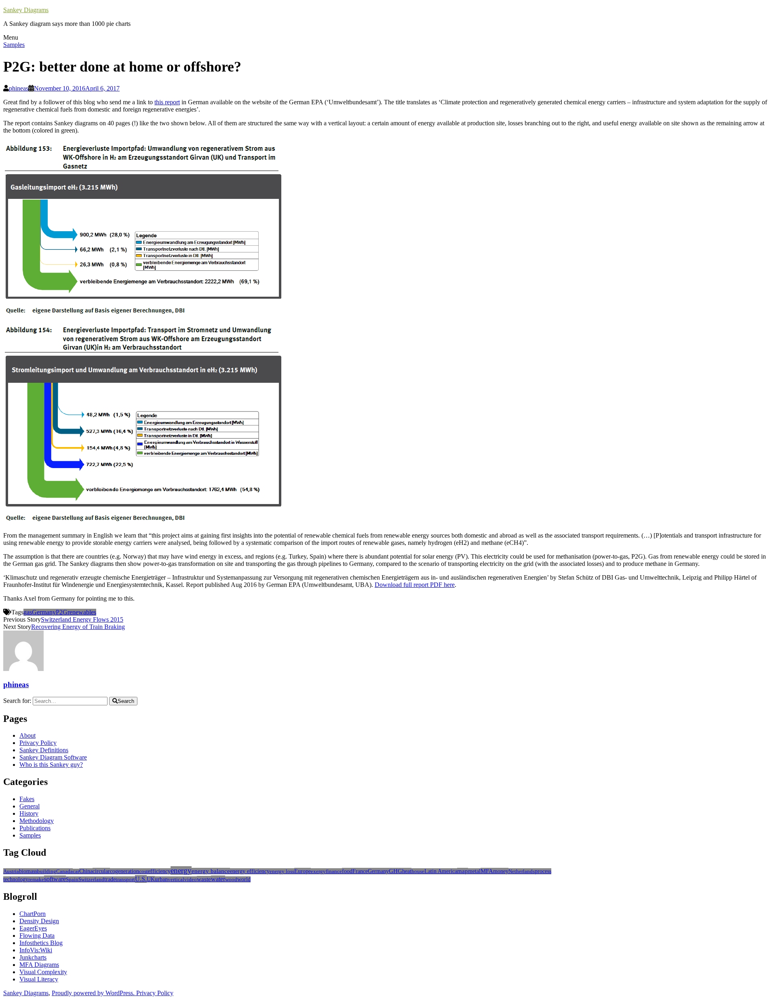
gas (27, 612)
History (28, 813)
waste (204, 879)
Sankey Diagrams (25, 9)
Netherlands (521, 871)
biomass (28, 871)
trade (110, 879)
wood (231, 879)
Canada (64, 871)
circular (101, 871)
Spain (72, 879)
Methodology (36, 820)
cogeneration (124, 871)
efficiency (159, 871)
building (46, 871)
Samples (14, 44)
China (86, 871)
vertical (176, 879)
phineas (18, 88)
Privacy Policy (38, 742)
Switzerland (91, 879)
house (417, 871)
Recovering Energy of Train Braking (78, 626)
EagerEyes (33, 928)
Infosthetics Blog (41, 942)
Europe (302, 871)
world (244, 879)
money (500, 871)
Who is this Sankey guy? (51, 764)
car (76, 871)
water (218, 879)
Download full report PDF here (415, 584)
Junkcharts (32, 957)
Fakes (26, 798)
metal (474, 871)
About (27, 735)
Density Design (39, 921)
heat (406, 871)
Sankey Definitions (43, 750)
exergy (318, 871)
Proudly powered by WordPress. (94, 992)
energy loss (282, 871)
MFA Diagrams (39, 964)
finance (334, 871)
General (29, 806)
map (462, 871)
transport (125, 879)
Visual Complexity (43, 971)
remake (36, 879)
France (360, 871)
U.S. (141, 879)
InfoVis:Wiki (35, 950)
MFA (487, 871)
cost (143, 871)
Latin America (440, 871)
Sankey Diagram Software (53, 757)
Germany (44, 612)
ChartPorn (32, 913)
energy (181, 870)
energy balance (211, 871)
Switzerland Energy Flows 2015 (82, 619)
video (190, 879)
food (347, 871)
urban (161, 879)
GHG (395, 871)
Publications (35, 828)
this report (167, 102)
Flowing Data (37, 935)
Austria (11, 871)
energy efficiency (250, 871)
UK (151, 879)
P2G (61, 612)
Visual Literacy (38, 979)
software (55, 879)
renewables (81, 612)
